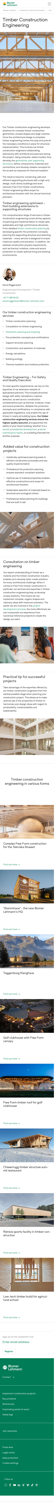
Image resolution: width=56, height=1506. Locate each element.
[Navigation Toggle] (49, 4)
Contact (6, 1377)
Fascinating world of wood (15, 1409)
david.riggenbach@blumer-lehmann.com (23, 301)
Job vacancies (9, 1431)
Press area (7, 1447)
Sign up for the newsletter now (18, 1336)
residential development (24, 429)
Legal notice (8, 1452)
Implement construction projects (32, 10)
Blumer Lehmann (9, 10)
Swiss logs (7, 1414)
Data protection (10, 1458)
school (6, 429)
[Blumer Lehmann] (12, 1367)
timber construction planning (32, 228)
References (8, 1404)
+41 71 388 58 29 (10, 297)
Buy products (9, 1398)
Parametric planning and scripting (23, 332)
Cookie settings (10, 1463)
